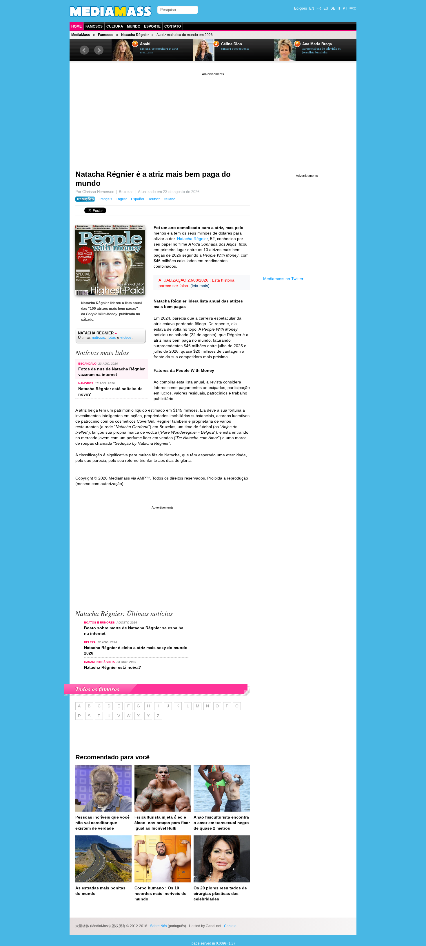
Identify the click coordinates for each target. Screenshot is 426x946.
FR (318, 8)
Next (98, 50)
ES (325, 8)
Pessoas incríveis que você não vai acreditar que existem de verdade (102, 822)
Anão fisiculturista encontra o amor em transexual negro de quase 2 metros (221, 822)
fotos (112, 337)
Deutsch (154, 199)
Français (105, 199)
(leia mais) (200, 285)
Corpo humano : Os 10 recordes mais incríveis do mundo (160, 893)
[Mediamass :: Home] (111, 11)
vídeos (126, 337)
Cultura (114, 26)
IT (339, 8)
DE (332, 8)
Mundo (133, 26)
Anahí (145, 44)
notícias (98, 337)
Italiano (169, 199)
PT (345, 8)
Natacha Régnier (135, 35)
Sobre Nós (158, 926)
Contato (172, 26)
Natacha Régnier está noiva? (112, 667)
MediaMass (80, 35)
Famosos (94, 26)
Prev (84, 50)
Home (76, 26)
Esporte (152, 26)
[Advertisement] (213, 117)
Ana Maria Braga (317, 44)
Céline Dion (231, 44)
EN (311, 8)
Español (137, 199)
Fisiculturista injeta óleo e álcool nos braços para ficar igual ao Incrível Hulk (162, 822)
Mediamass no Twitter (283, 278)
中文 (352, 8)
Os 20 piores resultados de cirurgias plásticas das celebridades (220, 893)
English (122, 199)
